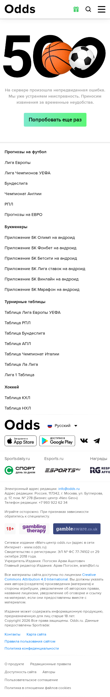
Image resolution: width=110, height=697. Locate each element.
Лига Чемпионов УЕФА (27, 173)
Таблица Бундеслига (25, 333)
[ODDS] (20, 8)
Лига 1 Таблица (19, 374)
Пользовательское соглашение (31, 680)
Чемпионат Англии (23, 193)
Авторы (48, 672)
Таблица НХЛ (18, 408)
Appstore (21, 441)
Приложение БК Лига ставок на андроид (45, 268)
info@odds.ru (69, 489)
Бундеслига (16, 183)
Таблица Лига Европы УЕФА (33, 312)
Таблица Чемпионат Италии (32, 354)
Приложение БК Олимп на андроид (40, 237)
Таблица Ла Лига (21, 364)
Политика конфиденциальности (32, 648)
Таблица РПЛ (18, 322)
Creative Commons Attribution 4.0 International (50, 577)
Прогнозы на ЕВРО (23, 214)
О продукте (14, 664)
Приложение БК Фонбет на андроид (40, 247)
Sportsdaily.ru (20, 470)
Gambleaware (77, 528)
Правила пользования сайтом (30, 641)
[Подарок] (76, 9)
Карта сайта (36, 634)
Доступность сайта (20, 672)
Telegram (97, 441)
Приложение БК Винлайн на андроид (42, 279)
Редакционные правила (50, 664)
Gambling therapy (34, 528)
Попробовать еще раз (55, 120)
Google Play (57, 441)
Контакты (12, 634)
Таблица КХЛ (17, 397)
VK (84, 441)
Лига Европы (18, 162)
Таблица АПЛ (18, 343)
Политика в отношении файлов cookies (38, 688)
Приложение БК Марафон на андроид (42, 289)
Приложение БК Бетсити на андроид (41, 258)
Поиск (88, 9)
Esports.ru (62, 470)
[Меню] (101, 9)
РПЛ (9, 204)
